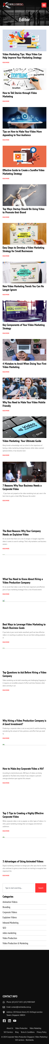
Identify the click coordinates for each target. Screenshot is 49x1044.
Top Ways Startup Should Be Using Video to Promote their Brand (23, 210)
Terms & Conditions (27, 1032)
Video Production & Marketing (15, 943)
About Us (10, 1028)
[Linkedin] (9, 1020)
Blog (17, 1032)
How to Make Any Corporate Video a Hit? (23, 768)
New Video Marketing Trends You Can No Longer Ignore (23, 287)
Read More (6, 62)
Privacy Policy (41, 1032)
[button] (44, 5)
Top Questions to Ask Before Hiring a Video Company (24, 674)
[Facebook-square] (4, 1020)
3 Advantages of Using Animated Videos (23, 861)
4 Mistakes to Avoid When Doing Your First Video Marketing (24, 365)
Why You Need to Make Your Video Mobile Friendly (24, 404)
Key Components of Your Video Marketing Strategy (24, 326)
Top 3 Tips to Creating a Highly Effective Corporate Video (23, 814)
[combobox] (18, 888)
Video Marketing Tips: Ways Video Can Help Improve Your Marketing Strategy (22, 56)
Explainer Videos (10, 917)
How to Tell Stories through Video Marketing (20, 94)
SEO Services (8, 1032)
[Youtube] (14, 1020)
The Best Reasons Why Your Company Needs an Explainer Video (22, 532)
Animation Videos (10, 901)
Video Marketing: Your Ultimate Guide (22, 441)
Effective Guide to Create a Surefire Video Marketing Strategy (23, 171)
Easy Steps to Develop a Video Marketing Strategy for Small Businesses (23, 249)
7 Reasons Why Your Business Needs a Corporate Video (22, 487)
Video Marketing (35, 1028)
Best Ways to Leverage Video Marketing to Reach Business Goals (24, 626)
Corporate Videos (10, 912)
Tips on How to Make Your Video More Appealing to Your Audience (22, 133)
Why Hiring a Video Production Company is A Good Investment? (24, 722)
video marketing (9, 933)
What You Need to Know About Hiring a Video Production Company (23, 580)
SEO (4, 927)
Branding (6, 907)
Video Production (10, 938)
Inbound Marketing (10, 922)
